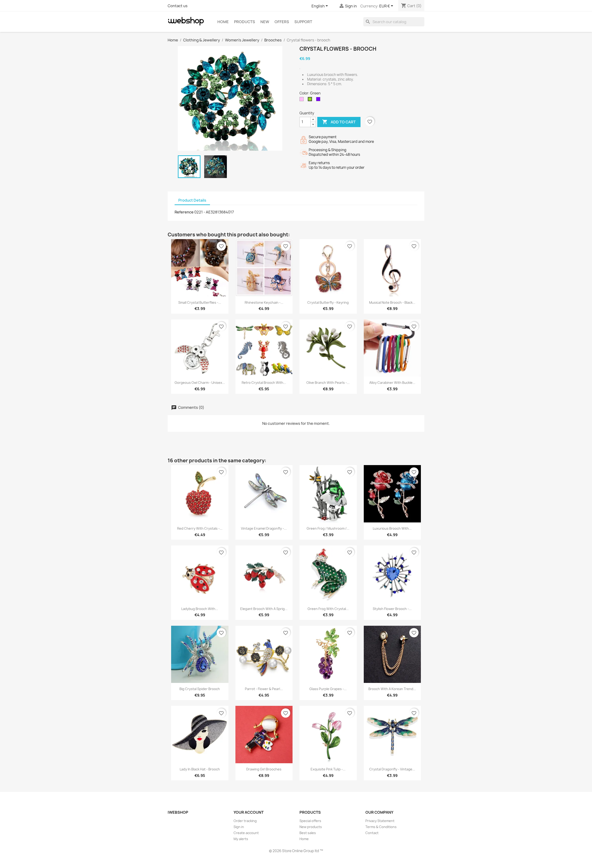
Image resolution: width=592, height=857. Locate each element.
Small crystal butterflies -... (199, 302)
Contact (372, 833)
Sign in (239, 827)
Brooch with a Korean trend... (392, 689)
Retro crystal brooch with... (264, 382)
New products (310, 827)
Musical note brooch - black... (392, 302)
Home (223, 21)
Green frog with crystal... (328, 609)
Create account (246, 833)
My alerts (241, 839)
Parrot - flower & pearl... (264, 689)
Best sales (307, 833)
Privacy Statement (380, 821)
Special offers (310, 821)
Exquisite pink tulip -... (328, 769)
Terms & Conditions (381, 827)
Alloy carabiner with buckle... (392, 382)
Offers (281, 21)
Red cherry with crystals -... (199, 528)
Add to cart (339, 122)
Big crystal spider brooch (199, 689)
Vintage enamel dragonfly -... (264, 528)
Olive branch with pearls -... (328, 382)
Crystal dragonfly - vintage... (392, 769)
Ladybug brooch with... (199, 609)
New (264, 21)
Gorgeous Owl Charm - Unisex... (200, 382)
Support (303, 21)
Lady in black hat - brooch (200, 769)
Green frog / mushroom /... (328, 528)
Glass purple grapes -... (328, 689)
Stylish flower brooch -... (392, 609)
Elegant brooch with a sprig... (263, 609)
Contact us (178, 5)
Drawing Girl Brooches (263, 769)
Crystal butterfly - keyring (328, 302)
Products (244, 21)
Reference (184, 212)
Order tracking (245, 821)
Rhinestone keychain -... (264, 302)
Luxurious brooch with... (392, 528)
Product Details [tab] (192, 200)
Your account (249, 812)
